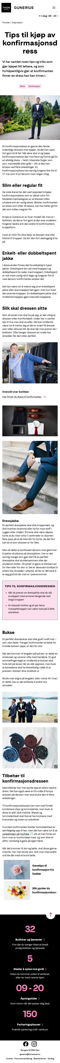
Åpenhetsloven (39, 1059)
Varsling (51, 1059)
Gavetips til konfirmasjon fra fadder (43, 869)
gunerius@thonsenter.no (30, 1054)
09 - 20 (48, 15)
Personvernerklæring (23, 1059)
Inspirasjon (17, 22)
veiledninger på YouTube (15, 834)
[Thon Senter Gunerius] (17, 7)
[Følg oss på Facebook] (25, 1043)
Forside (6, 22)
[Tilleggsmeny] (54, 8)
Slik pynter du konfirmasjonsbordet (46, 890)
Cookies (9, 1059)
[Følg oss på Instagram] (34, 1043)
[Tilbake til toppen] (50, 914)
